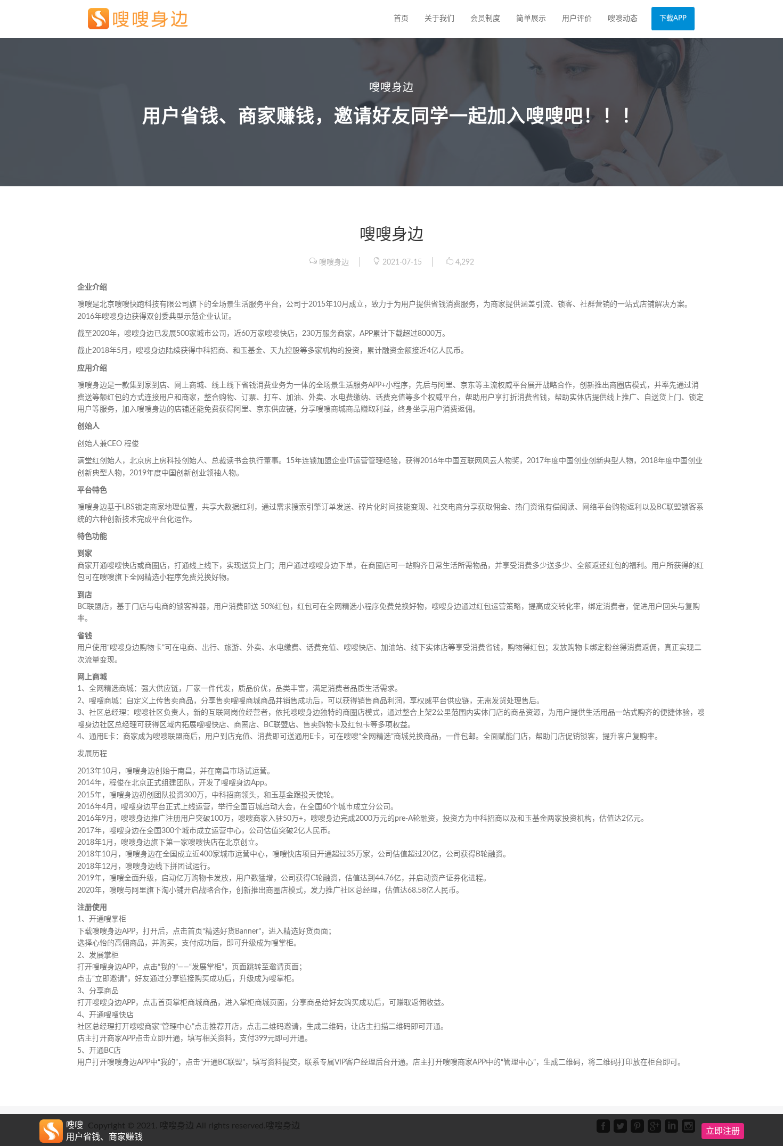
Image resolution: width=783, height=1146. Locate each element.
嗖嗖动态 (623, 18)
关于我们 (439, 18)
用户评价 (577, 18)
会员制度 (485, 18)
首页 (401, 18)
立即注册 (723, 1131)
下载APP (673, 18)
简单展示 (531, 18)
